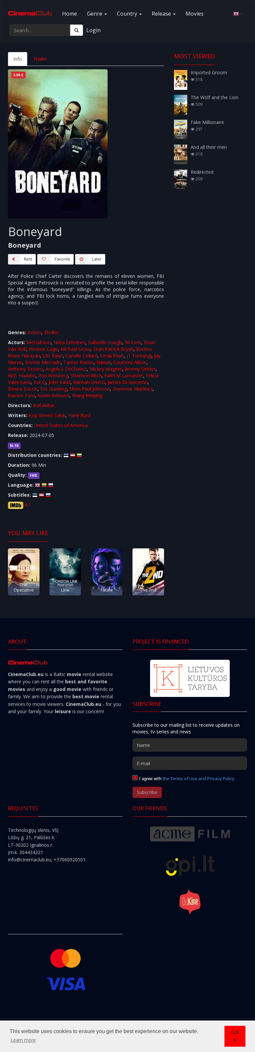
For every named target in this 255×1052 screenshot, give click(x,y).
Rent (28, 259)
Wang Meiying (87, 395)
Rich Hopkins (22, 375)
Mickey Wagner (105, 369)
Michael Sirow (75, 349)
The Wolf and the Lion (214, 97)
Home (69, 13)
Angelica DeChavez (66, 369)
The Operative (24, 587)
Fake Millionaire (207, 122)
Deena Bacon (23, 389)
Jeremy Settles (140, 369)
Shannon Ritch (86, 375)
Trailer (40, 59)
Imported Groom (209, 72)
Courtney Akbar (129, 362)
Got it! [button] (235, 1036)
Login (93, 30)
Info (17, 59)
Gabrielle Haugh (105, 342)
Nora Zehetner (69, 342)
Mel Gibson (39, 342)
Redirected (202, 172)
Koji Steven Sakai (47, 415)
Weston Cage (43, 349)
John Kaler (59, 382)
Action (34, 332)
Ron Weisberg (53, 375)
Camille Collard (81, 355)
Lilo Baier (52, 355)
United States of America (61, 425)
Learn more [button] (23, 1040)
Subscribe (147, 792)
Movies (195, 13)
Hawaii (103, 362)
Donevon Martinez (133, 389)
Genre (95, 13)
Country (127, 13)
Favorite (62, 259)
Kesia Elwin (112, 355)
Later (97, 259)
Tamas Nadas (78, 362)
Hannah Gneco (89, 382)
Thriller (51, 332)
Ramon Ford (21, 395)
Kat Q (40, 382)
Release (162, 13)
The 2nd (148, 590)
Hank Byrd (79, 415)
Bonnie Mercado (43, 362)
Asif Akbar (43, 405)
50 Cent (133, 342)
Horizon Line (65, 587)
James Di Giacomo (128, 382)
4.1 (28, 505)
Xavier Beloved (53, 395)
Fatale (107, 590)
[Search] (76, 30)
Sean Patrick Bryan (113, 349)
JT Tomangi (139, 355)
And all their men (209, 147)
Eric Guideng (53, 389)
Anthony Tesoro (25, 369)
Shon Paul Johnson (89, 389)
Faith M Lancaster (123, 375)
